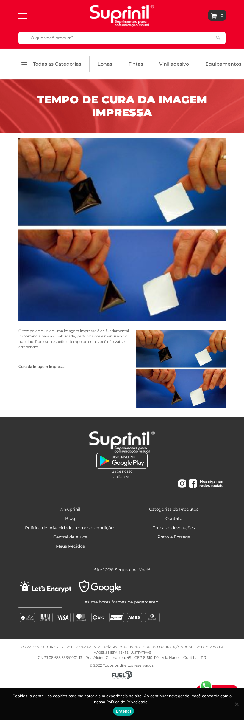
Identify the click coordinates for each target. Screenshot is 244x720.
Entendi (123, 711)
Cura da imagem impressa (41, 366)
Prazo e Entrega (173, 537)
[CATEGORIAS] (22, 15)
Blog (70, 518)
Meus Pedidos (70, 546)
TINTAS (136, 64)
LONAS (105, 64)
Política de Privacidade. (127, 701)
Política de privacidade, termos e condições (70, 527)
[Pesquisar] (218, 38)
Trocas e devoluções (174, 527)
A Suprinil (70, 509)
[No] (237, 704)
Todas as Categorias (56, 64)
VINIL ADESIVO (174, 64)
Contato (173, 518)
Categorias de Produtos (173, 509)
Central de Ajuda (70, 537)
